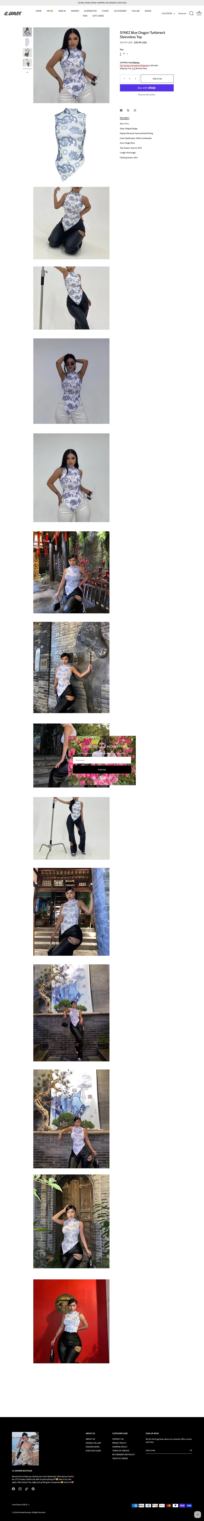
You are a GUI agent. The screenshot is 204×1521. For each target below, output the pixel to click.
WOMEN (75, 11)
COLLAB (135, 11)
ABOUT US (90, 1439)
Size (122, 49)
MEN (85, 16)
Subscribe (102, 769)
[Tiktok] (104, 778)
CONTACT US (118, 1439)
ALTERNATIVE (90, 11)
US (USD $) (167, 13)
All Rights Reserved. (39, 1512)
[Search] (191, 13)
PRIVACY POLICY (119, 1443)
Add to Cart (157, 78)
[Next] (27, 72)
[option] (27, 32)
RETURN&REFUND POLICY (123, 1454)
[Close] (132, 739)
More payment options (146, 94)
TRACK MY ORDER (120, 1458)
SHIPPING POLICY (119, 1447)
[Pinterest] (110, 778)
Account (182, 13)
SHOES (148, 11)
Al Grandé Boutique (24, 1512)
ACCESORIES (120, 11)
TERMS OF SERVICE (120, 1450)
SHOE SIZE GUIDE (93, 1450)
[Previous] (27, 24)
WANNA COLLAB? (93, 1443)
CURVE (105, 11)
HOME (39, 11)
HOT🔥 (50, 11)
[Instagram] (99, 778)
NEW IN (62, 11)
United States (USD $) (19, 1505)
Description (124, 118)
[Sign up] (190, 1450)
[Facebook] (93, 778)
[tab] (126, 117)
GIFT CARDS (98, 16)
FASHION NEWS (92, 1447)
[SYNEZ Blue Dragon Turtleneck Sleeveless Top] (27, 32)
